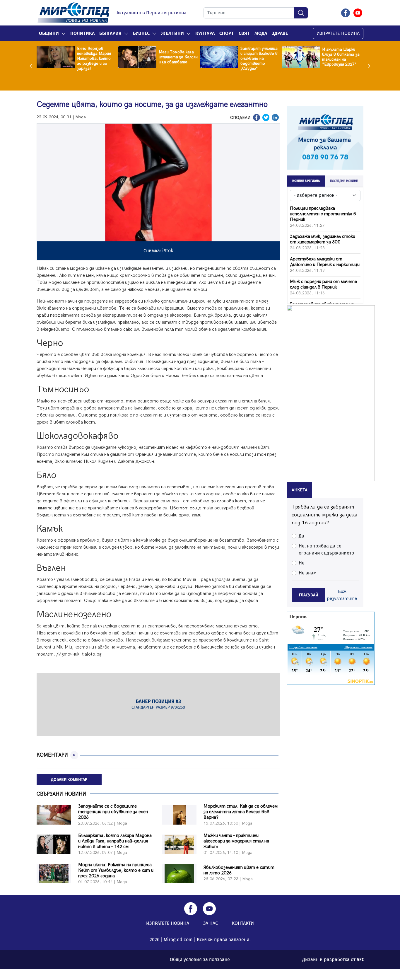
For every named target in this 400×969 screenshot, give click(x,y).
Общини (49, 33)
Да (301, 536)
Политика (82, 33)
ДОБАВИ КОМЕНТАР (69, 779)
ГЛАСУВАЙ (308, 595)
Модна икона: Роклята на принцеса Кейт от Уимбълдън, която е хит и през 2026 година (115, 870)
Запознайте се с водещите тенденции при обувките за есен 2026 (113, 811)
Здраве (280, 33)
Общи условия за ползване (200, 959)
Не (302, 563)
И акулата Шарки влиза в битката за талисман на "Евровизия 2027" (341, 57)
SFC (360, 959)
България (110, 33)
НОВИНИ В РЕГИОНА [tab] (306, 181)
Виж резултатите (342, 595)
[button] (63, 33)
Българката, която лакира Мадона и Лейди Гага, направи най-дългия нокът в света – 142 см (115, 841)
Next (368, 66)
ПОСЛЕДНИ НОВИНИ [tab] (344, 181)
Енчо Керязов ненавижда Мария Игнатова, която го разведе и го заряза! (94, 58)
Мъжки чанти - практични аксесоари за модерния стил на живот (236, 841)
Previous (32, 66)
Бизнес (141, 33)
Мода (260, 33)
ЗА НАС (210, 923)
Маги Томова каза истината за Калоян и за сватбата (178, 57)
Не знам (308, 573)
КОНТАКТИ (243, 923)
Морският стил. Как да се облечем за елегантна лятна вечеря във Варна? (241, 811)
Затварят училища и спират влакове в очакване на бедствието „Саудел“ (259, 58)
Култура (205, 33)
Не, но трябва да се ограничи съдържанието (326, 549)
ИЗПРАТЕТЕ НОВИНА (338, 33)
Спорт (226, 33)
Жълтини (172, 33)
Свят (244, 33)
